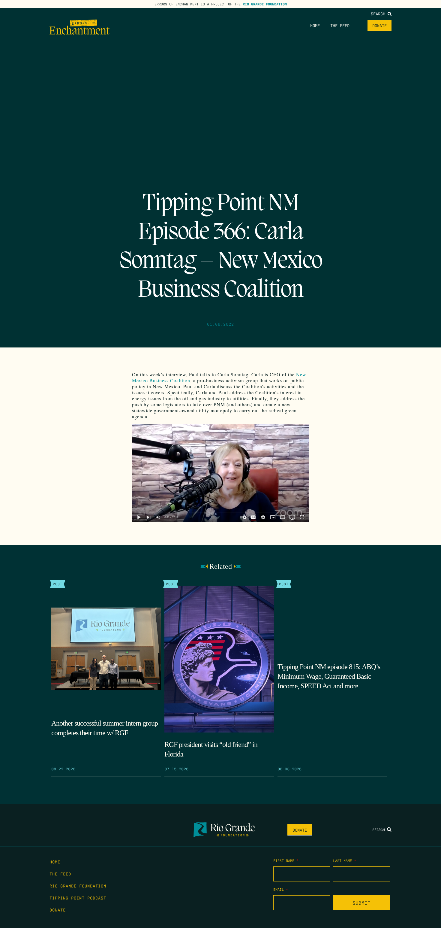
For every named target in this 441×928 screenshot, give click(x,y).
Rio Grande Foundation (265, 4)
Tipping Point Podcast (78, 897)
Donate (379, 25)
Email (280, 889)
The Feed (340, 25)
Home (315, 25)
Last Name (344, 860)
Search (379, 13)
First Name (285, 860)
